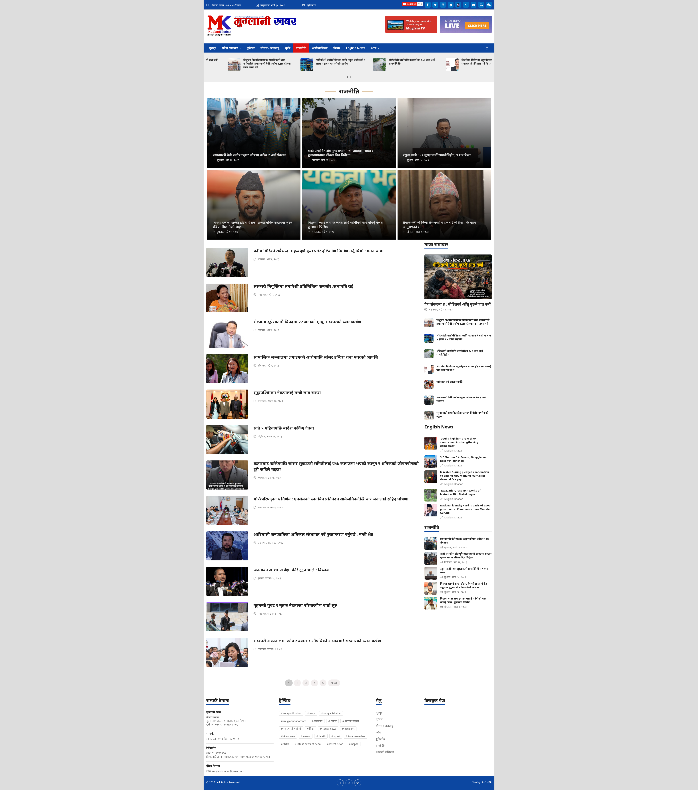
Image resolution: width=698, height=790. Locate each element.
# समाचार (305, 736)
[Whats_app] (466, 5)
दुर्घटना (251, 48)
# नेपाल (285, 744)
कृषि (287, 48)
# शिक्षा (310, 728)
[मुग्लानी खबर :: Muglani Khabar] (252, 26)
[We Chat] (489, 5)
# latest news (335, 744)
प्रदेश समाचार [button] (230, 48)
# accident (348, 728)
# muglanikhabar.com (293, 721)
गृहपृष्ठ (212, 48)
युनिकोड (380, 739)
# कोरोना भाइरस (350, 721)
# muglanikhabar (331, 713)
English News (355, 48)
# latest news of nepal (308, 744)
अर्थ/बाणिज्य (320, 48)
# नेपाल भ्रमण (288, 736)
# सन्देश (311, 713)
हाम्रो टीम (381, 745)
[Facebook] (428, 5)
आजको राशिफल (385, 752)
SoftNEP (487, 782)
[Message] (451, 5)
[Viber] (458, 5)
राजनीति (301, 48)
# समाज (332, 721)
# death (321, 736)
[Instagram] (443, 5)
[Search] (487, 48)
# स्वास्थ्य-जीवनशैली (291, 728)
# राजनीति (317, 721)
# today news (328, 728)
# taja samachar (355, 736)
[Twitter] (435, 5)
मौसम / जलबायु (269, 48)
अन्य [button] (374, 48)
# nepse (353, 744)
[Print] (481, 5)
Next (334, 683)
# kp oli (335, 736)
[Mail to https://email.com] (473, 5)
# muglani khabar (291, 713)
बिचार (336, 48)
